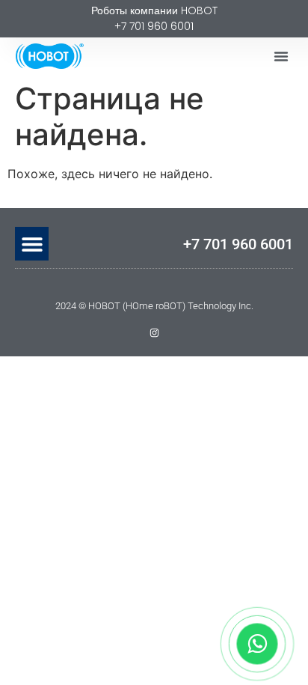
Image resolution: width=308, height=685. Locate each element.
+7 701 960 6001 (238, 244)
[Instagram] (154, 333)
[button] (281, 56)
